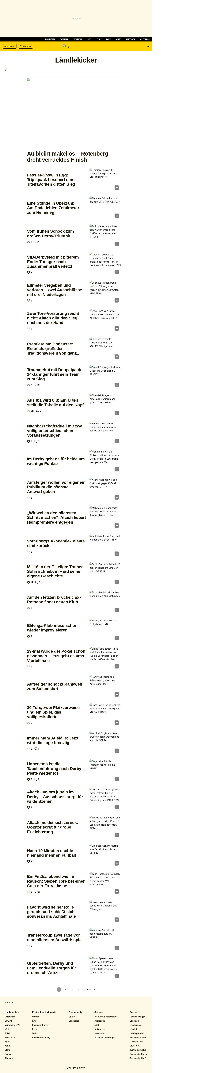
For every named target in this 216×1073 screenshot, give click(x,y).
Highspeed (50, 39)
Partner (134, 1012)
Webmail (64, 39)
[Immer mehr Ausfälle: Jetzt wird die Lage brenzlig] (105, 743)
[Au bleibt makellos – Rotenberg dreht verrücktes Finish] (74, 113)
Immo (108, 39)
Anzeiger (130, 39)
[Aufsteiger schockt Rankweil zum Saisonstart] (105, 686)
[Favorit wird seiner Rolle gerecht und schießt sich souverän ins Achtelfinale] (105, 912)
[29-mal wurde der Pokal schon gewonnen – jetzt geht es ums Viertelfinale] (105, 658)
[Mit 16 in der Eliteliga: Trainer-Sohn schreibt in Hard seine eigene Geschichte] (105, 574)
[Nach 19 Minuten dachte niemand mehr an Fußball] (105, 855)
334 (89, 989)
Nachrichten (12, 1012)
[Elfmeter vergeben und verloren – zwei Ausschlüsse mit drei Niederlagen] (105, 292)
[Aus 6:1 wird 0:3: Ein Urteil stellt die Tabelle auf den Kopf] (105, 405)
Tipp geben (25, 46)
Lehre (99, 39)
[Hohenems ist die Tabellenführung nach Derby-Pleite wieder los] (105, 771)
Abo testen (9, 46)
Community (75, 1012)
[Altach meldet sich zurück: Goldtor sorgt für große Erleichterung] (105, 827)
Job (89, 39)
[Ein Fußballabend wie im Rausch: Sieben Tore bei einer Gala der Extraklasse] (105, 884)
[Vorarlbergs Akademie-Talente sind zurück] (105, 546)
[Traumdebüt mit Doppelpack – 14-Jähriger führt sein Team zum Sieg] (105, 377)
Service (98, 1012)
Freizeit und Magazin (44, 1012)
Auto (118, 39)
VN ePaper (145, 39)
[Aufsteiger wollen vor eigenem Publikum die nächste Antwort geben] (105, 489)
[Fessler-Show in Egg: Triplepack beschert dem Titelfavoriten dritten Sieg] (105, 180)
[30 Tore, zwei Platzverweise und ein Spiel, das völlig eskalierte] (105, 715)
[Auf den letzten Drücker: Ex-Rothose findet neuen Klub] (105, 602)
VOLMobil (78, 39)
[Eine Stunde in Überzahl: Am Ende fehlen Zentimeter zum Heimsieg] (105, 208)
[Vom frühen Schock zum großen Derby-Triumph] (105, 236)
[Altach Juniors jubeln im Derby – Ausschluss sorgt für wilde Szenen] (105, 799)
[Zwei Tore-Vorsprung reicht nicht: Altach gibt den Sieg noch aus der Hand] (105, 320)
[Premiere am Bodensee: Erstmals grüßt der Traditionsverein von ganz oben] (105, 349)
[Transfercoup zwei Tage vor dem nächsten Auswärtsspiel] (105, 940)
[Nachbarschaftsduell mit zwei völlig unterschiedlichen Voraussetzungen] (105, 433)
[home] (76, 46)
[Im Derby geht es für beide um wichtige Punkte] (105, 461)
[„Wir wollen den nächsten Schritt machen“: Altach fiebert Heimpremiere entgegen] (105, 518)
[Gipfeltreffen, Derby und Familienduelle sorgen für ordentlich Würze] (105, 968)
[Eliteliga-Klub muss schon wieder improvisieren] (105, 630)
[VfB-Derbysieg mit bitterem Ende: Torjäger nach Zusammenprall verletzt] (105, 264)
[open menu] (147, 46)
